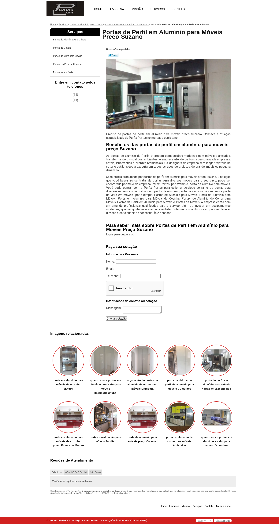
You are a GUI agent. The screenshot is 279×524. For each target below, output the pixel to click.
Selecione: (57, 472)
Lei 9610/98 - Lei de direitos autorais (114, 493)
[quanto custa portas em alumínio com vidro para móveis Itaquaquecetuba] (105, 360)
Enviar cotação (116, 318)
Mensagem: (114, 308)
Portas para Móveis (63, 72)
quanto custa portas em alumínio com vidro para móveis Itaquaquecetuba (105, 386)
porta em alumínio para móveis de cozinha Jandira (68, 384)
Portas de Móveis (62, 48)
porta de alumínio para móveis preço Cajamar (142, 439)
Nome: (111, 261)
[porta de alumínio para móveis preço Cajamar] (142, 417)
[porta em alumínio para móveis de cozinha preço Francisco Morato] (68, 417)
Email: (110, 269)
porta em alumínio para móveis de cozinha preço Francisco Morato (68, 441)
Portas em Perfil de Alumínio (67, 64)
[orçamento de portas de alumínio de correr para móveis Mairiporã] (142, 360)
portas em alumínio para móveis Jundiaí (105, 439)
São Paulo (95, 472)
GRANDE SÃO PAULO (76, 472)
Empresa (117, 9)
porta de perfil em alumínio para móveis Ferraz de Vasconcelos (216, 384)
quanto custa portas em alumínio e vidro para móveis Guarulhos (216, 441)
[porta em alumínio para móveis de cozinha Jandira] (68, 360)
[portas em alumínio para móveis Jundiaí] (105, 417)
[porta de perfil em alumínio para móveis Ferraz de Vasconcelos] (216, 360)
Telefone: (113, 276)
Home (98, 9)
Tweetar (113, 55)
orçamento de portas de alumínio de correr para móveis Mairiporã (142, 384)
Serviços (158, 9)
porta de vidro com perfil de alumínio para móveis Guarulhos (179, 384)
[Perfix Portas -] (68, 7)
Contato (179, 9)
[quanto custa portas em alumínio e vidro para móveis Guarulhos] (216, 417)
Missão (137, 9)
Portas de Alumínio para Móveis (69, 39)
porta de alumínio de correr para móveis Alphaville (179, 441)
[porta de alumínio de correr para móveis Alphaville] (179, 417)
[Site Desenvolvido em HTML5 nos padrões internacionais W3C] (204, 520)
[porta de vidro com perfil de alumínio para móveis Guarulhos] (179, 360)
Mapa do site (223, 506)
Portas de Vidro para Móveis (67, 56)
